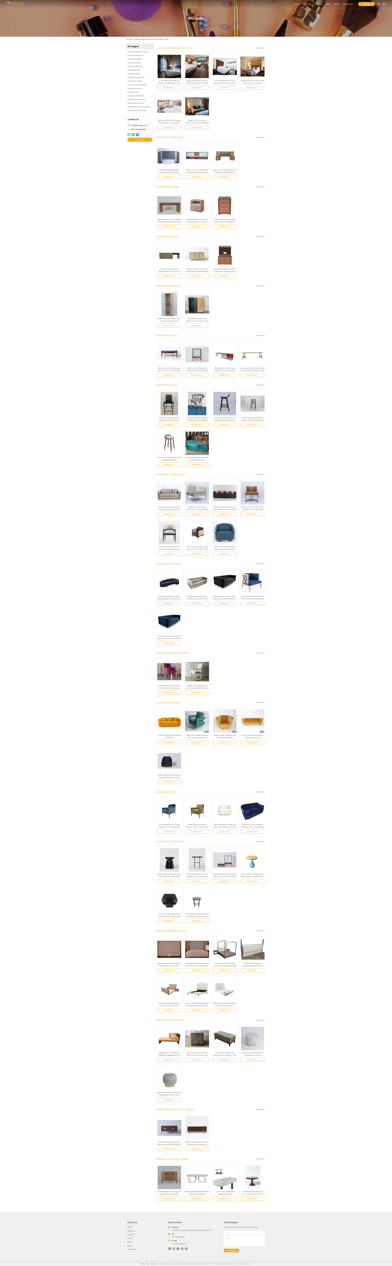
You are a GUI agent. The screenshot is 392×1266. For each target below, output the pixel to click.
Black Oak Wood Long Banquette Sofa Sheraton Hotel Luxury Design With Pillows (224, 509)
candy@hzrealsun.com (139, 125)
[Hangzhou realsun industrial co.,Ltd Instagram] (173, 1249)
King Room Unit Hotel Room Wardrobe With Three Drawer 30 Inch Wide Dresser (169, 271)
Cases (129, 1245)
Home (297, 4)
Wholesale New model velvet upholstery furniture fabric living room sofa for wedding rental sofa (197, 598)
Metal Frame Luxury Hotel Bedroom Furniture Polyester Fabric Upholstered (224, 1005)
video (327, 4)
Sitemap (153, 1264)
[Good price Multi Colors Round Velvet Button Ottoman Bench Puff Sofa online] (253, 1038)
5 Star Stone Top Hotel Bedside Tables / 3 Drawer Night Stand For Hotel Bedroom (225, 222)
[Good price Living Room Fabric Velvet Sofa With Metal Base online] (169, 721)
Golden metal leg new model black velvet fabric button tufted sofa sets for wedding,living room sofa (169, 638)
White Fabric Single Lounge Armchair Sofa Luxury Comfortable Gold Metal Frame (197, 509)
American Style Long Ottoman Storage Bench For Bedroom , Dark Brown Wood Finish (224, 1055)
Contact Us (131, 1249)
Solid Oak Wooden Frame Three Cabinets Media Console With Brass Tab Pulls (197, 271)
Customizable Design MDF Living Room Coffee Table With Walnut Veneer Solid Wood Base (252, 1194)
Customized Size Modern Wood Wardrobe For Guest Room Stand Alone (197, 321)
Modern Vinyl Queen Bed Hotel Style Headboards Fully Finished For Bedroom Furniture (225, 172)
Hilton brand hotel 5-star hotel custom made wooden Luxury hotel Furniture (224, 83)
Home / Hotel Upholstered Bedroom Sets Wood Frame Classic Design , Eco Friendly (197, 1005)
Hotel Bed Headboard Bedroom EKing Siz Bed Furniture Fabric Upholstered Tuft (169, 172)
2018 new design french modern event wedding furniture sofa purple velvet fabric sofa (169, 598)
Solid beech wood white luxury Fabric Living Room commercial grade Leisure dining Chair (169, 549)
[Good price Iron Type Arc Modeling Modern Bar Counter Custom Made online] (197, 443)
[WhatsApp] (129, 135)
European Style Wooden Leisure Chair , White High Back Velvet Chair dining (197, 688)
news (129, 1242)
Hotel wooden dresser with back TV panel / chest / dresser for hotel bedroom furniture (225, 271)
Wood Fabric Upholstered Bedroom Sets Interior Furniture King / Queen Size (197, 965)
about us (307, 4)
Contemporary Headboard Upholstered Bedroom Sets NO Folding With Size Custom (252, 965)
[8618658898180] (182, 1249)
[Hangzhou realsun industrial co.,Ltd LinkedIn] (178, 1249)
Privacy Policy (145, 1264)
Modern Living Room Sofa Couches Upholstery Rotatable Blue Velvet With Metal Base (169, 777)
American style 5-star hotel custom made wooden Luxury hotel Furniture (252, 83)
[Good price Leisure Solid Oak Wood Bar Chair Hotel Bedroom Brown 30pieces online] (225, 403)
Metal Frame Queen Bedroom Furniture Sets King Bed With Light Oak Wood (225, 965)
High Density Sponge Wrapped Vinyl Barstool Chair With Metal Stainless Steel (197, 420)
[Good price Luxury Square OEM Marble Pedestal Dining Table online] (225, 1177)
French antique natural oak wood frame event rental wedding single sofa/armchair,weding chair (252, 598)
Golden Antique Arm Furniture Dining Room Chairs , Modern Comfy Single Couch (197, 827)
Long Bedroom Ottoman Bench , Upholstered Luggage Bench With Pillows (169, 1055)
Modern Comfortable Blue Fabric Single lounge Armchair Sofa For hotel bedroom (225, 549)
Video (129, 1238)
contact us (347, 4)
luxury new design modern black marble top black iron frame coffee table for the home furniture (169, 916)
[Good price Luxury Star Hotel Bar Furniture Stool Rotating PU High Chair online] (169, 443)
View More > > (261, 48)
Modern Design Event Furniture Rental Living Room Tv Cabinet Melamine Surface (197, 222)
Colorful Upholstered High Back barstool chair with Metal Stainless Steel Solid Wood (252, 420)
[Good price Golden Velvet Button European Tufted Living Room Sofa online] (253, 721)
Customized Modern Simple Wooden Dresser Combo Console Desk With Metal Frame (225, 876)
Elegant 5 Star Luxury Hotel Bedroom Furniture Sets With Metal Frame (197, 122)
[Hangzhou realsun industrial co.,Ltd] (14, 4)
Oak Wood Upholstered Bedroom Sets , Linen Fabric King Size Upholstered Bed (169, 1005)
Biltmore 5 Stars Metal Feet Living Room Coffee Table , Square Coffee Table (169, 370)
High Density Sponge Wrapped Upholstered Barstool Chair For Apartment (169, 420)
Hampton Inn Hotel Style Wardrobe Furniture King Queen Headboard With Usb (197, 172)
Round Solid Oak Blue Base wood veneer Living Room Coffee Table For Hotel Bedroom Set (252, 876)
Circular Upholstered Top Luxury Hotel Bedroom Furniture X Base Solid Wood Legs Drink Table (197, 876)
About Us (130, 1231)
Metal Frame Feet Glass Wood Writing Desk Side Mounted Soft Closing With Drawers (197, 370)
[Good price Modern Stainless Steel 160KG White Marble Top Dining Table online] (197, 1177)
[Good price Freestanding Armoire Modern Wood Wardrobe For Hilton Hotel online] (169, 304)
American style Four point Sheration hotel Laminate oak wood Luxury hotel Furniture (169, 122)
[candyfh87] (137, 135)
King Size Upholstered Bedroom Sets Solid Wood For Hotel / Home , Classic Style (169, 965)
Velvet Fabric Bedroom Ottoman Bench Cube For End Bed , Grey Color (197, 1055)
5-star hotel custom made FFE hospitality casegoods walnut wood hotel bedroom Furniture (169, 83)
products (318, 4)
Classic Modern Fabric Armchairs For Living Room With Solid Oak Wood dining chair (169, 688)
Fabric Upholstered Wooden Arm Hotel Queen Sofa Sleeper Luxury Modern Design (169, 509)
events (336, 4)
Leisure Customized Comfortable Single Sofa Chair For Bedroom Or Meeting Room (169, 827)
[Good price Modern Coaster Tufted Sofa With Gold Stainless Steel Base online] (225, 721)
